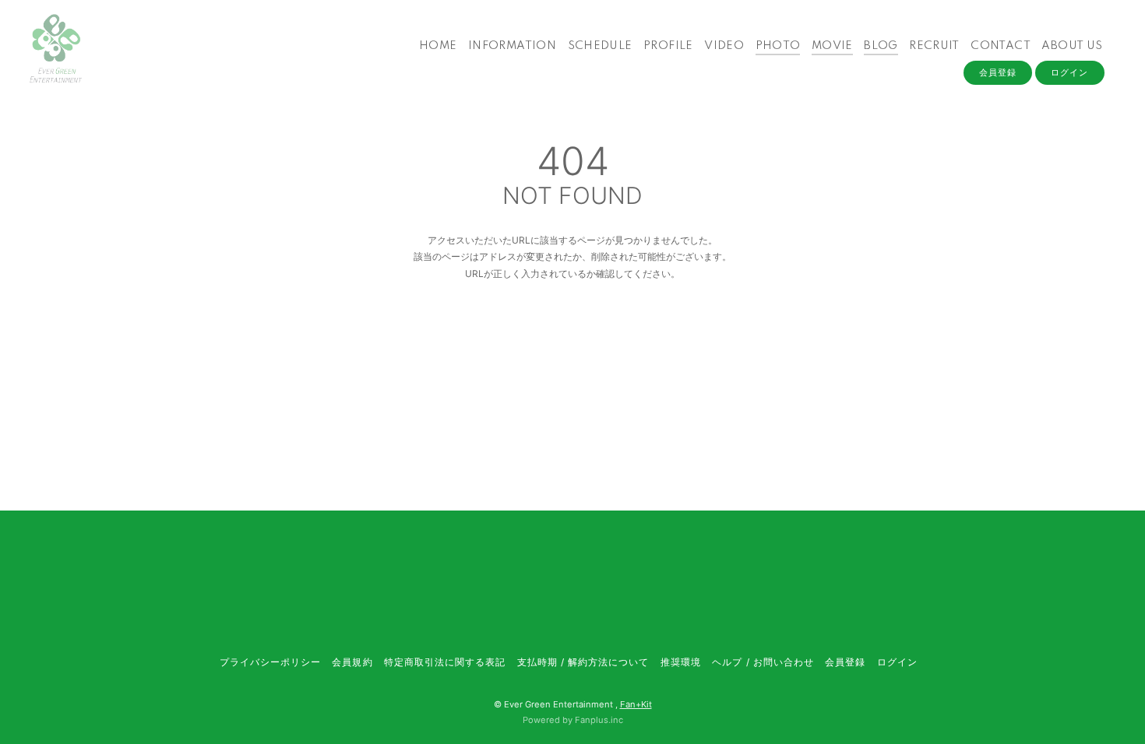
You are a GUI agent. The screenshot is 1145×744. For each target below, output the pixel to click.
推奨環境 (681, 662)
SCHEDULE (600, 45)
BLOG (881, 45)
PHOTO (778, 45)
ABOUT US (1071, 45)
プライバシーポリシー (270, 662)
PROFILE (668, 45)
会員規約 (352, 662)
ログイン (1069, 72)
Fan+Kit (636, 704)
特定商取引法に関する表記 (445, 662)
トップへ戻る (572, 339)
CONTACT (1000, 45)
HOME (438, 45)
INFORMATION (512, 45)
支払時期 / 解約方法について (583, 662)
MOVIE (832, 45)
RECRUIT (934, 45)
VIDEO (724, 45)
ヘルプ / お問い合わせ (762, 662)
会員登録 (997, 72)
